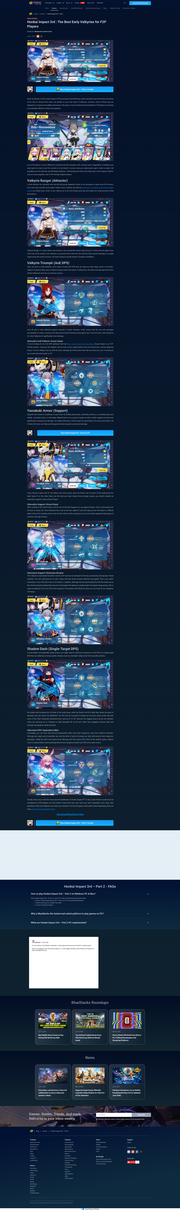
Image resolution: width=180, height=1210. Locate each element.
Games (59, 3)
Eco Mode (67, 1156)
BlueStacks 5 (33, 1147)
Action (139, 208)
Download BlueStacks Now (70, 814)
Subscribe (141, 1115)
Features (48, 3)
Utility (66, 1176)
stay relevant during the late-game (80, 344)
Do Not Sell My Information (66, 1203)
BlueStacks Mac (34, 1144)
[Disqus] (63, 962)
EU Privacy (56, 1203)
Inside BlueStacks (77, 8)
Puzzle (32, 1179)
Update (129, 1142)
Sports (32, 1188)
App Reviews (64, 8)
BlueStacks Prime (35, 1142)
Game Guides (128, 42)
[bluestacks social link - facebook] (136, 1151)
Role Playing (33, 1184)
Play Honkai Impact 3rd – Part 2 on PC (75, 433)
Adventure (33, 1175)
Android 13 (33, 1158)
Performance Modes (70, 1165)
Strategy (32, 1190)
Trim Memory (68, 1167)
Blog (68, 3)
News (105, 8)
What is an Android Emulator (104, 1161)
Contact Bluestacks (101, 1147)
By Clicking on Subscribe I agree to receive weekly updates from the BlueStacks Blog (120, 1119)
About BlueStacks (101, 1142)
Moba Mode (68, 1147)
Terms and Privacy (34, 1203)
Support (100, 3)
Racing (32, 1181)
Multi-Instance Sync (70, 1151)
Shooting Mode (69, 1144)
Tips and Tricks (129, 208)
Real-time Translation (71, 1158)
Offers (32, 1153)
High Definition (69, 1174)
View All (139, 195)
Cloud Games (34, 1170)
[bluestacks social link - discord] (128, 1151)
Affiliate (90, 3)
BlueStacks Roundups (93, 8)
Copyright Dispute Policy (46, 1203)
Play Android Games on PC (103, 1159)
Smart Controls (69, 1160)
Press (97, 1151)
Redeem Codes (115, 8)
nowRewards (34, 1160)
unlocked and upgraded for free (43, 809)
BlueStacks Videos (129, 8)
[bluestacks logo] (35, 3)
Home (47, 8)
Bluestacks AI (34, 1149)
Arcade (32, 1177)
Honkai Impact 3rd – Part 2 (55, 14)
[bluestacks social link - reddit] (132, 1151)
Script (66, 1169)
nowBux (32, 1156)
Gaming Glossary (101, 1163)
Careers (98, 1149)
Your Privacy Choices (92, 1209)
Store (79, 3)
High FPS (67, 1171)
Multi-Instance (69, 1149)
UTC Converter (69, 1178)
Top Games (33, 1168)
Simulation (33, 1186)
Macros (67, 1153)
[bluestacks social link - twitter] (141, 1151)
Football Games (34, 1193)
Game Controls (69, 1142)
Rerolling (67, 1162)
